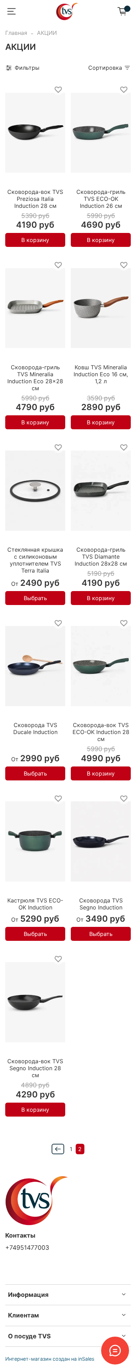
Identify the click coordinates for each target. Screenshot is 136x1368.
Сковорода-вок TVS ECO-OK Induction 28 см (101, 731)
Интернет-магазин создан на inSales (50, 1359)
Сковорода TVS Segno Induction (101, 904)
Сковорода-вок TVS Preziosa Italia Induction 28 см (35, 198)
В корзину (35, 239)
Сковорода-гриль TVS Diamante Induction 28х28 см (101, 556)
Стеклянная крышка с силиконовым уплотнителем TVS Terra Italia (35, 560)
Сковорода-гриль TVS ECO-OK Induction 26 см (101, 198)
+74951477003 (27, 1247)
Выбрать (35, 598)
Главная (16, 32)
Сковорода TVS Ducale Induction (35, 728)
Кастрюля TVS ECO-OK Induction (35, 904)
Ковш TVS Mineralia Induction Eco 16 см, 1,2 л (101, 374)
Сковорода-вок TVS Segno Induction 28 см (35, 1068)
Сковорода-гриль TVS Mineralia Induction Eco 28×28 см (35, 378)
